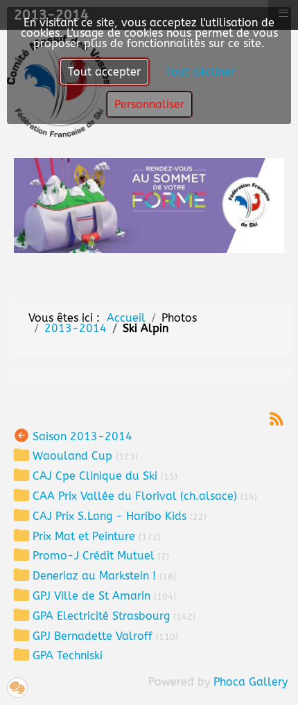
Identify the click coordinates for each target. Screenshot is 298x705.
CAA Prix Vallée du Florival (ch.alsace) (135, 496)
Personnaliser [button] (149, 104)
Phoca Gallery (250, 681)
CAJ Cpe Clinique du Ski (95, 475)
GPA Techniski (68, 655)
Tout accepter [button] (104, 71)
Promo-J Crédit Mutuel (94, 555)
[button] (17, 687)
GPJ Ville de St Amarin (91, 595)
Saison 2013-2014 (82, 435)
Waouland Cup (72, 455)
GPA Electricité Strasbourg (101, 615)
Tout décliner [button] (200, 71)
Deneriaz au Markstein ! (94, 575)
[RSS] (276, 417)
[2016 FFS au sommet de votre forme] (149, 204)
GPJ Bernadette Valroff (92, 635)
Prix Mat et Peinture (84, 535)
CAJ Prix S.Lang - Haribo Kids (109, 515)
